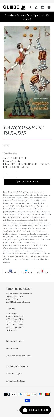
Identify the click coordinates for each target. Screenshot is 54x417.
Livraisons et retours (15, 380)
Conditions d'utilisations (17, 366)
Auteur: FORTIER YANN (15, 157)
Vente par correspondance (18, 355)
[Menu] (49, 7)
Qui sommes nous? (15, 341)
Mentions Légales (14, 373)
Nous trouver (12, 348)
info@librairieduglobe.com (18, 301)
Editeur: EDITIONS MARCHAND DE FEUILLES (26, 163)
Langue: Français (11, 160)
